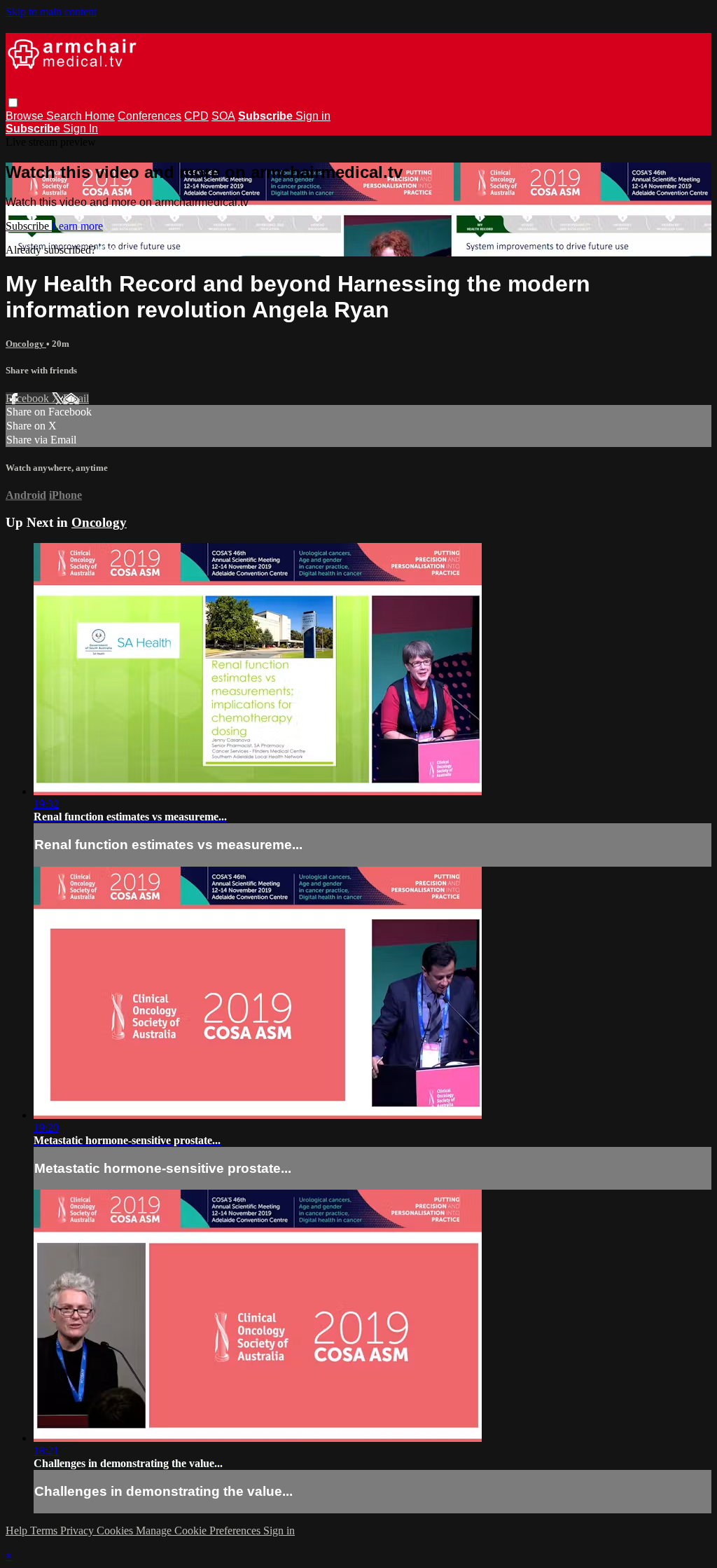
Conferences (149, 116)
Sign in (312, 116)
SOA (223, 116)
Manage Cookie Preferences (199, 1530)
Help (18, 1530)
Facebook (29, 398)
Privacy (78, 1530)
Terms (45, 1530)
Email (76, 398)
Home (100, 116)
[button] (13, 102)
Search (65, 116)
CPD (196, 116)
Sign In (80, 129)
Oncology (26, 343)
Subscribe (29, 226)
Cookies (116, 1530)
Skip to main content (51, 12)
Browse (26, 116)
